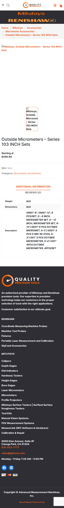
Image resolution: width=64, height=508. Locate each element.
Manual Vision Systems (15, 418)
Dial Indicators (9, 370)
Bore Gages (8, 385)
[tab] (33, 187)
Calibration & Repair (13, 432)
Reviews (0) (33, 192)
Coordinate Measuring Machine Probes (24, 326)
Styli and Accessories (13, 345)
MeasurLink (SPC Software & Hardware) (24, 427)
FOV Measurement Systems (17, 423)
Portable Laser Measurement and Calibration (27, 340)
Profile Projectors (11, 399)
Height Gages (9, 380)
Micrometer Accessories (27, 173)
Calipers (6, 360)
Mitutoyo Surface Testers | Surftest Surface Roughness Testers (27, 406)
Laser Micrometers (12, 390)
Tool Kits (6, 413)
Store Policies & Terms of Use (32, 502)
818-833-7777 (10, 447)
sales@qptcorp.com (13, 453)
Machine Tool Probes (13, 331)
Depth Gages (9, 365)
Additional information (33, 186)
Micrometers (9, 395)
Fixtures (6, 335)
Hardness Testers (11, 375)
